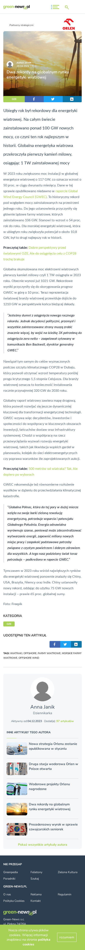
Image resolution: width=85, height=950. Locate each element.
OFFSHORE (30, 653)
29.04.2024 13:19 (26, 66)
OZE (14, 99)
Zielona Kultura (67, 872)
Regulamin (64, 894)
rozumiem (66, 937)
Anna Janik (24, 62)
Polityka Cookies (14, 901)
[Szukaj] (68, 7)
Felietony (36, 872)
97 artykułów (65, 721)
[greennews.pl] (16, 7)
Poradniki (9, 879)
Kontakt (36, 901)
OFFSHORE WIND (29, 658)
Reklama (36, 894)
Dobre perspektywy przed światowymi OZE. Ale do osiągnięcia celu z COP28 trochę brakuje (39, 253)
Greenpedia (10, 872)
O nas (7, 894)
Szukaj (35, 879)
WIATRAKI (16, 653)
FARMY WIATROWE (49, 653)
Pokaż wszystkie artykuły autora (42, 844)
